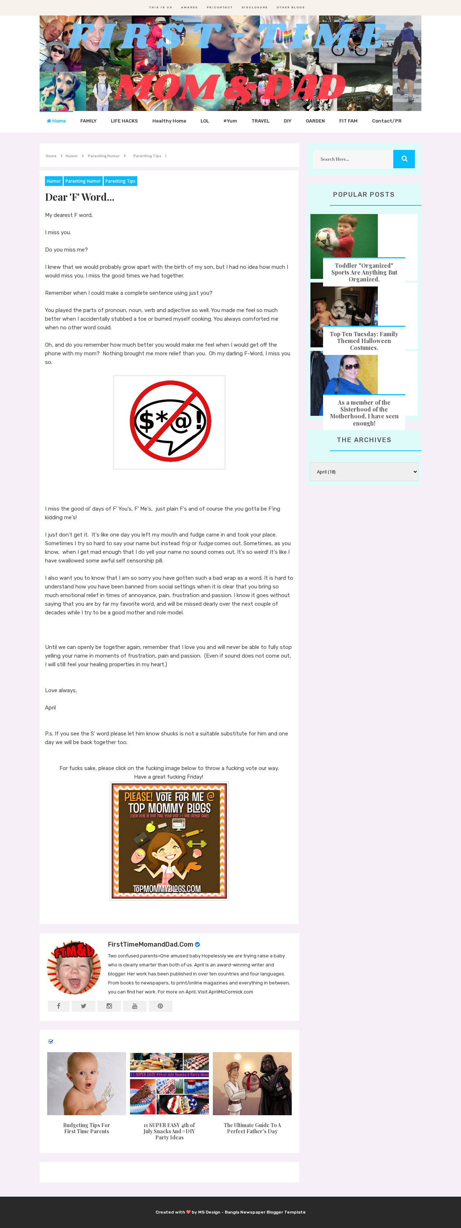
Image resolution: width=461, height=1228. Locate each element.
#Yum (230, 121)
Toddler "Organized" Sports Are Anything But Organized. (364, 272)
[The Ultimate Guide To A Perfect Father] (252, 1083)
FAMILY (88, 121)
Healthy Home (169, 121)
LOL (205, 121)
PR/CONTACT (220, 7)
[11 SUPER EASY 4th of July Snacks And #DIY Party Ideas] (169, 1083)
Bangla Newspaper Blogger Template (265, 1212)
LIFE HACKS (124, 121)
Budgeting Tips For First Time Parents (86, 1128)
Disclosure (255, 7)
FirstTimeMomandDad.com (150, 944)
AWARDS (189, 7)
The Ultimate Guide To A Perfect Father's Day (252, 1128)
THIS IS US (161, 7)
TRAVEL (260, 121)
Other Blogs (291, 7)
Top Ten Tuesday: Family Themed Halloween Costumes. (364, 340)
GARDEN (315, 121)
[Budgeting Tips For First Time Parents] (86, 1083)
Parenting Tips (120, 181)
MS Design (209, 1212)
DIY (287, 121)
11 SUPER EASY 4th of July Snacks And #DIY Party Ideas (169, 1131)
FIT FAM (348, 121)
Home (58, 121)
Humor (54, 181)
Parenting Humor (83, 181)
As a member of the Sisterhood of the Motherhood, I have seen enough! (364, 413)
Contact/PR (387, 121)
